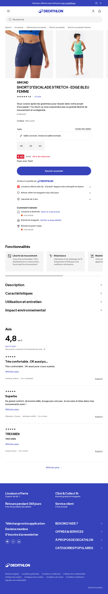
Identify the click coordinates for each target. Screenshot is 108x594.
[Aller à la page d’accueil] (50, 11)
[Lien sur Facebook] (7, 541)
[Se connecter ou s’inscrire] (93, 11)
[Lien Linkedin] (19, 541)
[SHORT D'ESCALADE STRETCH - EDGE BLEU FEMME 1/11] (29, 54)
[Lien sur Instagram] (13, 541)
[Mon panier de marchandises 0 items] (99, 11)
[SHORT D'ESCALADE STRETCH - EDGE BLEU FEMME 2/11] (80, 54)
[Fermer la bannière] (101, 3)
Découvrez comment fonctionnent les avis (23, 349)
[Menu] (8, 11)
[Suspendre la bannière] (96, 3)
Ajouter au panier (54, 171)
